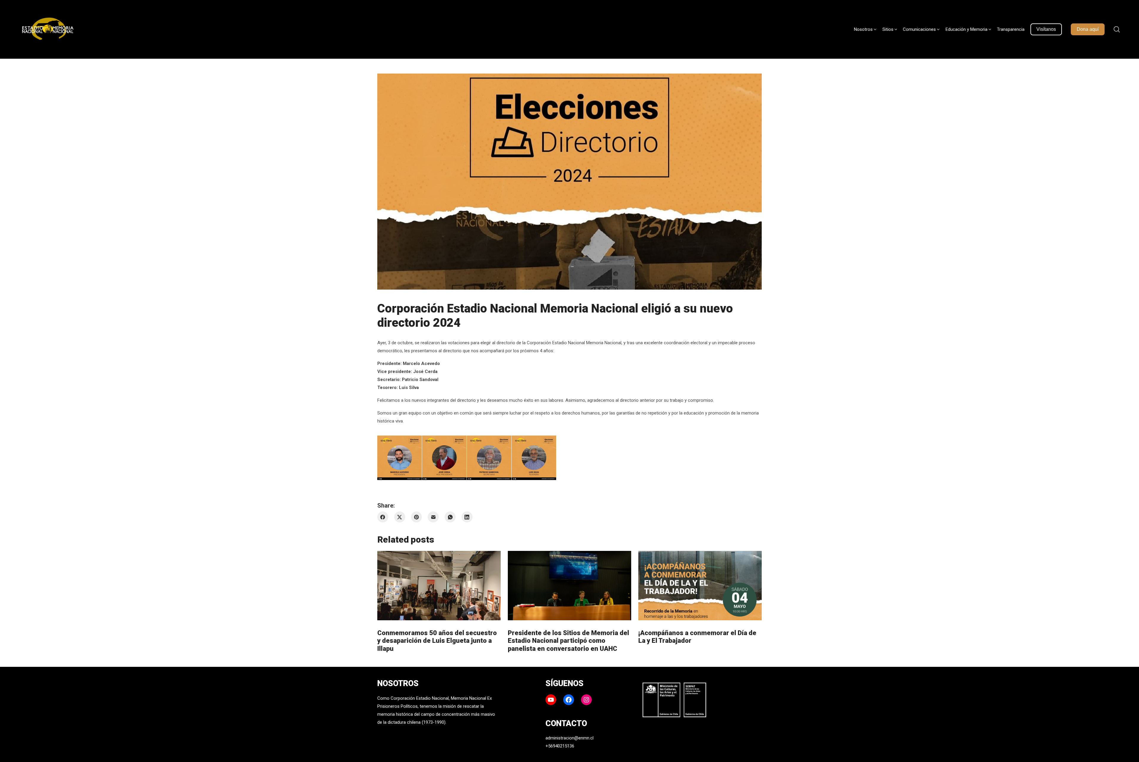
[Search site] (1116, 29)
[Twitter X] (399, 516)
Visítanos (1046, 29)
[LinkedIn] (467, 516)
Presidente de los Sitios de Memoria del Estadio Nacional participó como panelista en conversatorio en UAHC (568, 640)
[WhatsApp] (450, 516)
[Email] (433, 516)
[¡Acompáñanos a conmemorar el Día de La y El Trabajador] (700, 585)
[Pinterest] (416, 516)
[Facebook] (382, 516)
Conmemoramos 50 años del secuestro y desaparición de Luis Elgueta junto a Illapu (437, 640)
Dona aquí (1088, 29)
